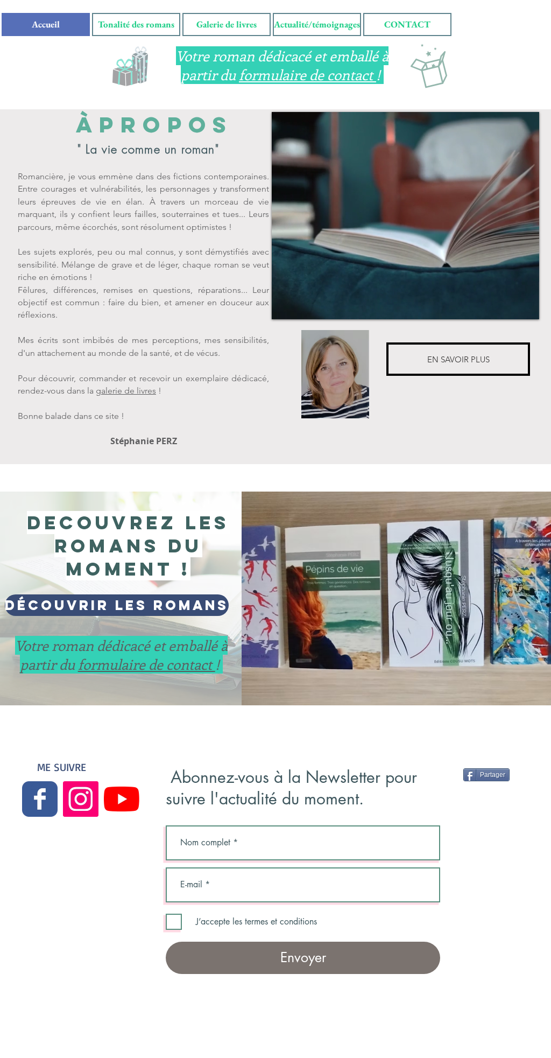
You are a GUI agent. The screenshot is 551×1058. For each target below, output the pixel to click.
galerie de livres (126, 391)
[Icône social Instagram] (80, 799)
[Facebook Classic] (40, 799)
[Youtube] (121, 799)
